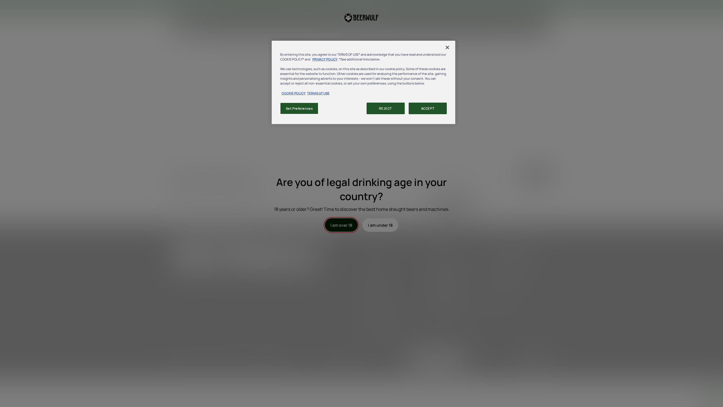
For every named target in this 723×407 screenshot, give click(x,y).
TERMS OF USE (318, 93)
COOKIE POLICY (294, 93)
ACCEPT (427, 108)
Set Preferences (299, 108)
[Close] (447, 47)
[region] (363, 82)
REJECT (385, 108)
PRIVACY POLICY (324, 59)
